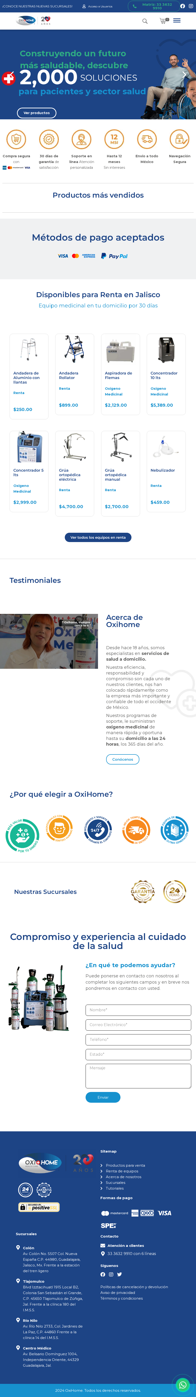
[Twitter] (119, 1274)
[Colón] (18, 1247)
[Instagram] (191, 6)
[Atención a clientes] (102, 1245)
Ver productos (37, 113)
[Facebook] (182, 6)
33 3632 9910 (120, 1253)
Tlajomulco (33, 1281)
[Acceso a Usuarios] (84, 6)
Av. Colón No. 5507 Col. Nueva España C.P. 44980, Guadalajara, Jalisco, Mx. (51, 1259)
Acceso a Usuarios (100, 6)
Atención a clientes (126, 1245)
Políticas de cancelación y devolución (134, 1287)
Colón (28, 1248)
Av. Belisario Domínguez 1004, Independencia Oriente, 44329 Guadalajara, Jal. (51, 1360)
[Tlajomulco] (18, 1281)
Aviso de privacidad (117, 1292)
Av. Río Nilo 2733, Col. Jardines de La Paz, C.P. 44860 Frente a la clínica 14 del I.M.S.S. (53, 1332)
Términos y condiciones (121, 1298)
